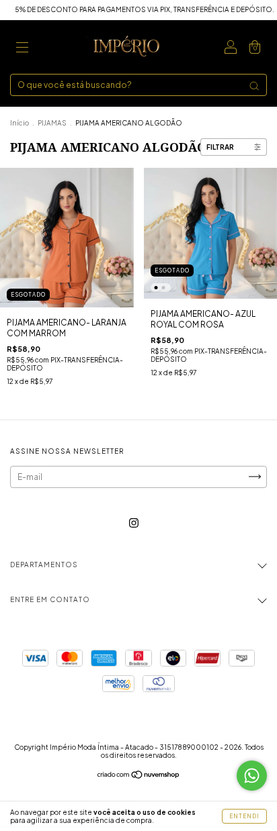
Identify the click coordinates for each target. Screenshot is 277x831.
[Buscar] (254, 86)
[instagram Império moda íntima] (134, 523)
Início (19, 123)
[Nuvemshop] (139, 776)
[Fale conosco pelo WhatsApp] (252, 776)
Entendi (244, 816)
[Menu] (22, 49)
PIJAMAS (53, 123)
